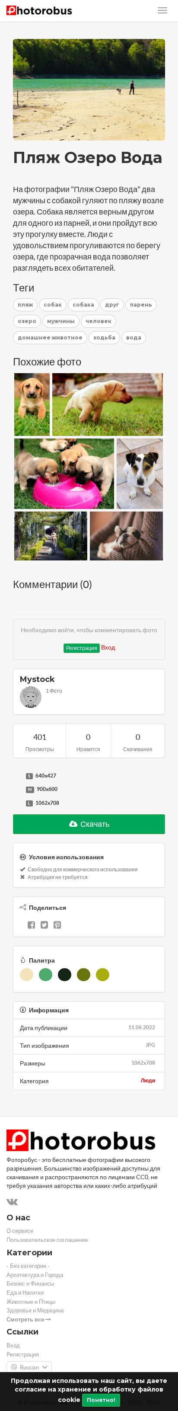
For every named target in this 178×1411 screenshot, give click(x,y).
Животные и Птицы (30, 1302)
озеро (27, 321)
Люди (148, 1080)
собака (83, 304)
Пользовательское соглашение (47, 1240)
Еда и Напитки (25, 1292)
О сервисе (19, 1231)
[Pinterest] (57, 925)
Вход (108, 647)
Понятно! (101, 1400)
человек (98, 321)
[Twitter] (44, 925)
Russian (29, 1367)
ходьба (104, 337)
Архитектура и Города (34, 1275)
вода (133, 337)
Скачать (94, 824)
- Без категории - (28, 1266)
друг (112, 304)
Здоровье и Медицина (35, 1310)
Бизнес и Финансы (30, 1283)
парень (141, 304)
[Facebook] (31, 925)
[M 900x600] (17, 789)
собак (53, 304)
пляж (25, 304)
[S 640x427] (17, 776)
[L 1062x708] (17, 803)
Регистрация (81, 648)
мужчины (61, 321)
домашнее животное (50, 337)
